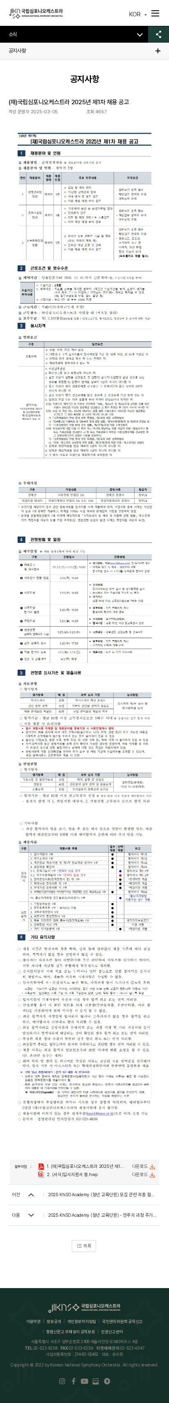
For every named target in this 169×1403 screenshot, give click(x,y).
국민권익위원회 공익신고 (122, 1321)
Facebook (73, 1381)
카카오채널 (107, 1381)
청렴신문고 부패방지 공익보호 (70, 1331)
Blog (96, 1381)
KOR (135, 14)
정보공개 (54, 1321)
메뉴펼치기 (155, 13)
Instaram (62, 1381)
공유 (158, 34)
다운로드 (140, 1166)
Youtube (85, 1381)
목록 (87, 1246)
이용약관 (33, 1321)
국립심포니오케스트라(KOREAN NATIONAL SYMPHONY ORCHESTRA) (36, 13)
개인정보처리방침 (81, 1321)
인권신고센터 (112, 1331)
